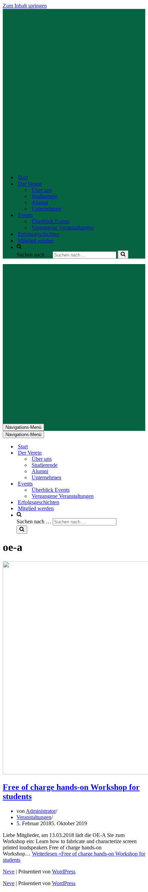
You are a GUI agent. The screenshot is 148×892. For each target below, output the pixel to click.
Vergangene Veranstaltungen (63, 227)
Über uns (42, 190)
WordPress (63, 871)
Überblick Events (51, 221)
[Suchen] (123, 254)
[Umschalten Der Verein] (123, 453)
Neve (8, 871)
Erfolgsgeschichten (38, 234)
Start (23, 177)
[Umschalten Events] (123, 484)
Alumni (40, 202)
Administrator (41, 811)
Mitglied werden (36, 240)
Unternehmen (46, 208)
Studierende (44, 196)
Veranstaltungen (34, 817)
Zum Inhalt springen (25, 6)
